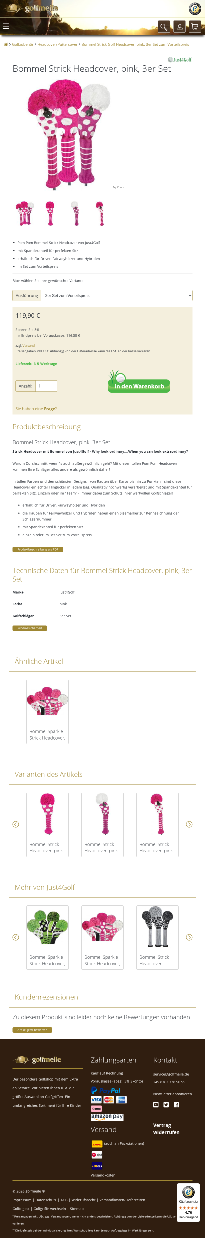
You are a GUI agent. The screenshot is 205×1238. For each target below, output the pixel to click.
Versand (28, 346)
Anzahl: (25, 386)
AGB (64, 1200)
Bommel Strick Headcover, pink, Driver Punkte (47, 847)
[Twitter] (166, 1105)
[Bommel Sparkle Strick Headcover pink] (47, 701)
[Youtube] (155, 1105)
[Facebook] (176, 1105)
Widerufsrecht (84, 1200)
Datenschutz (46, 1200)
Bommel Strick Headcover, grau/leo (154, 960)
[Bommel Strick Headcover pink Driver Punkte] (47, 814)
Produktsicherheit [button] (30, 628)
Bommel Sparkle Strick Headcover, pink (47, 734)
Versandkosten (103, 1175)
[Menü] (197, 1186)
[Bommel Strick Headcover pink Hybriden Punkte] (157, 814)
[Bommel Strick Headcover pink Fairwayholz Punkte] (103, 814)
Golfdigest (21, 1208)
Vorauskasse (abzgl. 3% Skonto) (117, 1081)
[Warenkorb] (195, 26)
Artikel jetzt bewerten (32, 1030)
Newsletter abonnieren (172, 1094)
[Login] (179, 26)
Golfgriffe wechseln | (52, 1208)
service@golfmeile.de (171, 1074)
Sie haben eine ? (36, 409)
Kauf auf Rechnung (107, 1073)
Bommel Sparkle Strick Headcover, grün (47, 960)
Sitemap (77, 1208)
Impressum (22, 1200)
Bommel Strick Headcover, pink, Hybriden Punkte (157, 847)
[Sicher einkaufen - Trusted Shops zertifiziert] (195, 8)
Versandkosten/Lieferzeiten (122, 1200)
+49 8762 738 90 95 (169, 1082)
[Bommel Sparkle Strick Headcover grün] (47, 927)
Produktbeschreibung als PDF (38, 549)
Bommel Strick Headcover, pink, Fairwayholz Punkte (101, 847)
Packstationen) (132, 1143)
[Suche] (164, 26)
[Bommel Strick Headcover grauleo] (157, 927)
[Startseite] (6, 44)
